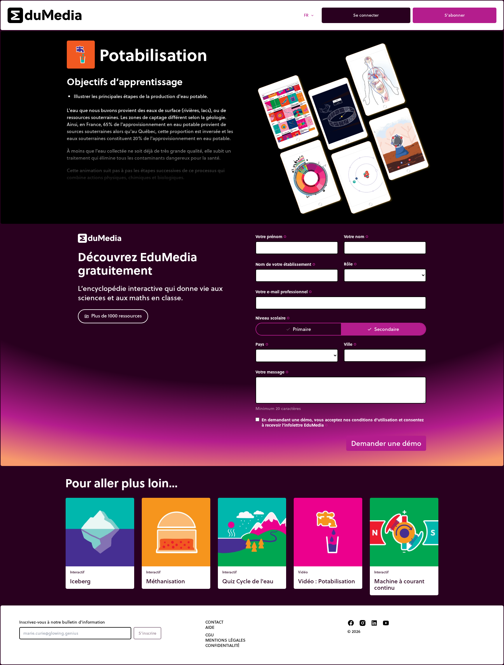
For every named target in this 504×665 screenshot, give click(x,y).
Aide (209, 627)
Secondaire (383, 329)
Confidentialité (222, 645)
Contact (214, 622)
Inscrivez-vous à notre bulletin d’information (62, 622)
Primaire (298, 329)
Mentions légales (225, 640)
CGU (209, 635)
